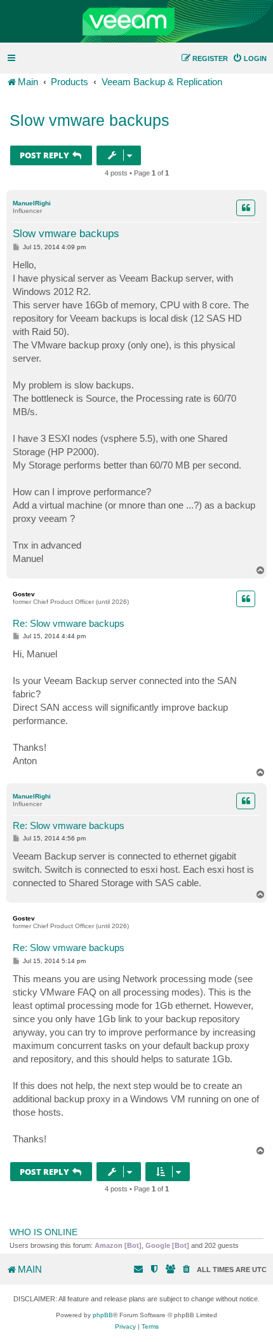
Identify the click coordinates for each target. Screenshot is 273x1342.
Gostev (24, 594)
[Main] (136, 21)
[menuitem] (249, 58)
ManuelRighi (32, 203)
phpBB (103, 1314)
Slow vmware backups (90, 120)
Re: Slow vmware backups (68, 623)
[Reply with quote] (245, 208)
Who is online (43, 1232)
